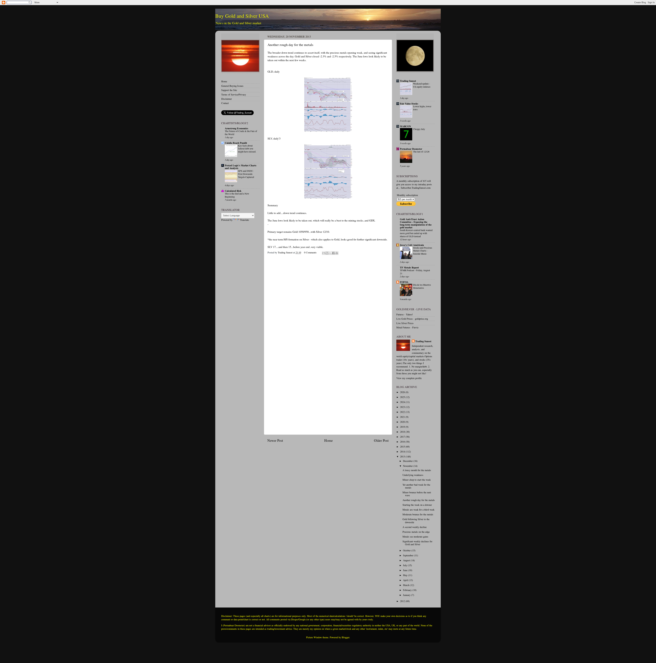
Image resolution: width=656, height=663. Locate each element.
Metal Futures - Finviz (407, 327)
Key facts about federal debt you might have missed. (247, 148)
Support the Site (229, 90)
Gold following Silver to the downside (415, 521)
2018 (403, 431)
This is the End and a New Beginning (237, 195)
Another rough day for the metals (418, 500)
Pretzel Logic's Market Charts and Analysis (240, 167)
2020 (403, 421)
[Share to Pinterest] (336, 253)
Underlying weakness (412, 475)
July (405, 565)
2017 (403, 436)
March (406, 585)
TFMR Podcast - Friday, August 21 (415, 272)
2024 (403, 402)
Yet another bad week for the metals (416, 486)
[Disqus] (328, 300)
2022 (403, 412)
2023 (403, 407)
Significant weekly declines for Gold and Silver (417, 543)
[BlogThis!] (327, 253)
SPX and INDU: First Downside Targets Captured (246, 174)
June (405, 570)
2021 (403, 416)
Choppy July (419, 129)
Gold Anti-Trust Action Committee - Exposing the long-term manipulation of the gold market (416, 223)
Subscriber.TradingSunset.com (415, 187)
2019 (403, 426)
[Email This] (323, 253)
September (408, 555)
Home (328, 440)
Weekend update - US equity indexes (421, 85)
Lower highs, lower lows (422, 108)
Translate (244, 219)
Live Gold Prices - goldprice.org (412, 318)
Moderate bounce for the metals (417, 514)
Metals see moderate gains (415, 536)
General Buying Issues (232, 85)
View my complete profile (409, 378)
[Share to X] (330, 253)
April (406, 580)
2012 (403, 601)
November (408, 465)
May (405, 575)
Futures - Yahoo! (404, 314)
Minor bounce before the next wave (416, 494)
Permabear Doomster (411, 149)
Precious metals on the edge (416, 531)
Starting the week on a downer (417, 504)
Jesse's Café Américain (412, 245)
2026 (403, 392)
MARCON (405, 126)
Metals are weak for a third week (418, 509)
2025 (403, 397)
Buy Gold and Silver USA (242, 15)
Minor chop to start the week (416, 479)
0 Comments (310, 252)
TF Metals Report (409, 267)
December (408, 461)
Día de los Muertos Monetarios (422, 286)
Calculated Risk (233, 191)
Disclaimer (226, 98)
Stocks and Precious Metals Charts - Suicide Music (422, 250)
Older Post (381, 440)
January (407, 595)
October (407, 550)
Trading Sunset (408, 81)
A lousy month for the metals (416, 470)
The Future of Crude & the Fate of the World (241, 133)
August (407, 560)
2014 (403, 451)
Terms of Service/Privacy (233, 94)
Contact (225, 103)
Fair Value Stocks (409, 103)
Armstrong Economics (236, 128)
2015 (403, 446)
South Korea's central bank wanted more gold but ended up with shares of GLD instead (416, 233)
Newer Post (275, 440)
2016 (403, 441)
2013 (403, 456)
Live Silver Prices (405, 323)
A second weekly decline (414, 527)
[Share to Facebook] (333, 253)
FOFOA (404, 282)
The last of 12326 (421, 151)
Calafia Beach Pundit (236, 143)
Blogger (345, 637)
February (407, 590)
